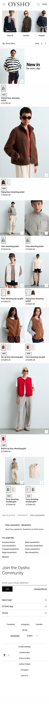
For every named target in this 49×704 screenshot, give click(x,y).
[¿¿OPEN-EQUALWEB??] (6, 655)
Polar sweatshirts (37, 515)
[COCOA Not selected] (33, 292)
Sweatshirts (22, 515)
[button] (9, 655)
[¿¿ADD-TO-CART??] (22, 81)
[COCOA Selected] (3, 182)
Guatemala (14, 636)
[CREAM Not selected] (13, 489)
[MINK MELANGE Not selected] (33, 489)
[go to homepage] (18, 4)
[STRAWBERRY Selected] (3, 438)
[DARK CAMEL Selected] (3, 347)
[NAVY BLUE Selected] (3, 88)
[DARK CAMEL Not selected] (8, 292)
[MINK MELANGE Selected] (8, 489)
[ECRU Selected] (3, 292)
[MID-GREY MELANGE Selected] (3, 240)
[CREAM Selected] (28, 489)
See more (5, 557)
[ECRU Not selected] (8, 182)
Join (7, 589)
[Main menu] (4, 4)
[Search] (38, 4)
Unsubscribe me (40, 589)
